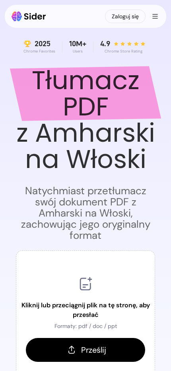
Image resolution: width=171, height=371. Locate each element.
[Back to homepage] (29, 16)
